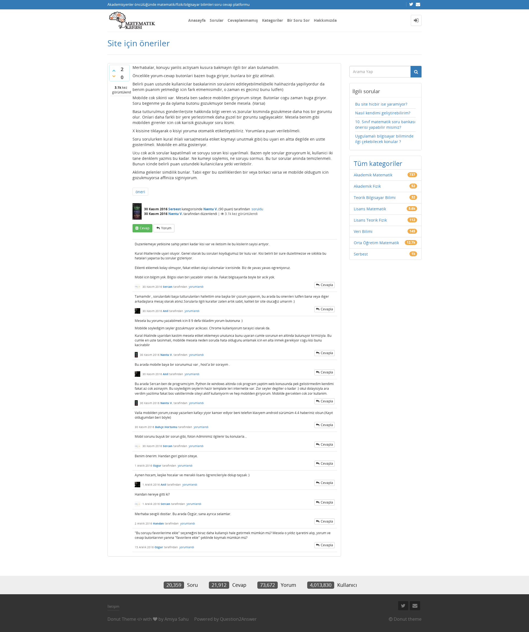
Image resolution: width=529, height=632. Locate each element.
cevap (144, 228)
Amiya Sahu (176, 619)
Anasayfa (197, 20)
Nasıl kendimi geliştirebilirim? (382, 112)
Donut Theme (121, 619)
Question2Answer (238, 619)
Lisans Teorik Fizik (370, 220)
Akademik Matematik (373, 175)
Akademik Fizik (367, 186)
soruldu (257, 209)
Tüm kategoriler (378, 163)
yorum (166, 228)
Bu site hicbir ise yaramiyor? (381, 104)
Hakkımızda (325, 20)
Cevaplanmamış (243, 20)
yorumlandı (196, 287)
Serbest (174, 209)
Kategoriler (272, 20)
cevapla (327, 285)
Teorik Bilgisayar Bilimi (375, 197)
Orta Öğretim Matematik (376, 242)
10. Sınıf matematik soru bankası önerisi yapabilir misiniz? (385, 124)
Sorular (216, 20)
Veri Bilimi (363, 231)
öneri (140, 191)
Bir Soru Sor (298, 20)
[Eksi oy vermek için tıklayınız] (114, 76)
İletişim (113, 606)
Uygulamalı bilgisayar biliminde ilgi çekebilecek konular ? (384, 138)
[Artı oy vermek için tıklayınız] (114, 70)
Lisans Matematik (370, 208)
